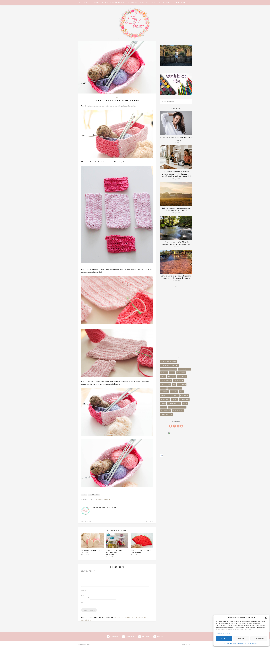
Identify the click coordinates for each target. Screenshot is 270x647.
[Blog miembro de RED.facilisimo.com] (161, 456)
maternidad (184, 395)
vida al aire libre (166, 414)
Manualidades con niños (113, 3)
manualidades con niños (169, 395)
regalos (163, 407)
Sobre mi (144, 3)
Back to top (186, 644)
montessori (165, 399)
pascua (163, 403)
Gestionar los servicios (223, 633)
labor (84, 494)
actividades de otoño (168, 361)
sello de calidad (177, 411)
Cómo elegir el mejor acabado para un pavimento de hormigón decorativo (176, 277)
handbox (174, 392)
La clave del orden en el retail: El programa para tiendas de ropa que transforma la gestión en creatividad (176, 173)
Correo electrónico (85, 596)
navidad (174, 399)
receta (185, 403)
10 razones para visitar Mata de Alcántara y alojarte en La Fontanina (176, 243)
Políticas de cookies (230, 643)
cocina (172, 373)
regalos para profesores (177, 407)
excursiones (182, 384)
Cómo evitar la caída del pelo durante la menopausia (176, 138)
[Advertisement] (176, 320)
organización (94, 494)
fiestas (163, 388)
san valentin (165, 411)
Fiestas (96, 3)
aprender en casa (184, 369)
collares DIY (181, 373)
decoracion (182, 376)
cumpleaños (172, 376)
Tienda (166, 3)
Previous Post (87, 521)
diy (174, 384)
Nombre (84, 590)
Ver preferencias (258, 638)
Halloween (164, 392)
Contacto (155, 3)
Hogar (87, 3)
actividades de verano (168, 369)
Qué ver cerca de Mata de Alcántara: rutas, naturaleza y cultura (176, 209)
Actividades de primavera (169, 365)
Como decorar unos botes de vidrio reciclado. (114, 552)
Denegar (241, 638)
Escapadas (132, 3)
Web (82, 603)
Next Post (148, 521)
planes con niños (174, 403)
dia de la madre (166, 380)
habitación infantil (175, 388)
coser (163, 376)
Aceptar (223, 638)
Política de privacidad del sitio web (247, 643)
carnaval (164, 373)
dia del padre (178, 380)
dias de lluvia (165, 384)
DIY (79, 3)
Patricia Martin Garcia (102, 499)
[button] (266, 617)
